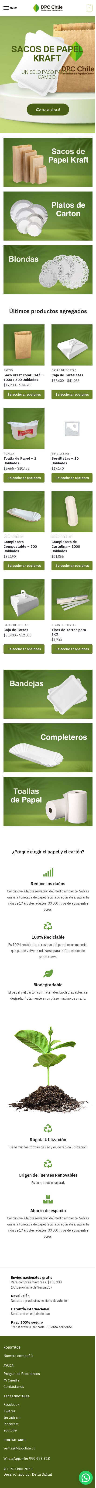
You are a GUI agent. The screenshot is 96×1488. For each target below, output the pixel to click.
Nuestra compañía (18, 1355)
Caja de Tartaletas (67, 375)
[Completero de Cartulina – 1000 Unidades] (72, 511)
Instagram (12, 1417)
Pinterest (11, 1424)
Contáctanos (13, 1386)
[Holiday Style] (48, 216)
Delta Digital (42, 1474)
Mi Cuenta (11, 1380)
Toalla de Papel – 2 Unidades (19, 460)
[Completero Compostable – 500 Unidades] (24, 511)
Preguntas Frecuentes (21, 1373)
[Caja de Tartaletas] (72, 345)
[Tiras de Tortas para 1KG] (72, 599)
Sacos (8, 370)
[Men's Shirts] (48, 162)
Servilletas (60, 453)
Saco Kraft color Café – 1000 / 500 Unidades (23, 377)
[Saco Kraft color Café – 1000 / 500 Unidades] (24, 345)
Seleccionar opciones (24, 394)
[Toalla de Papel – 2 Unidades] (24, 428)
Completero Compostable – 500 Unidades (20, 546)
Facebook (11, 1404)
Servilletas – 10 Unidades (65, 460)
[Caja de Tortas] (24, 599)
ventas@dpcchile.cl (19, 1448)
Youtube (10, 1430)
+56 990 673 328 (36, 1458)
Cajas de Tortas (64, 370)
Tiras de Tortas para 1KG (68, 632)
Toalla (8, 453)
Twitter (9, 1411)
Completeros (13, 537)
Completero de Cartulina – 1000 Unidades (65, 546)
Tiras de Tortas (63, 625)
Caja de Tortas (15, 630)
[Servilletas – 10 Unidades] (72, 428)
